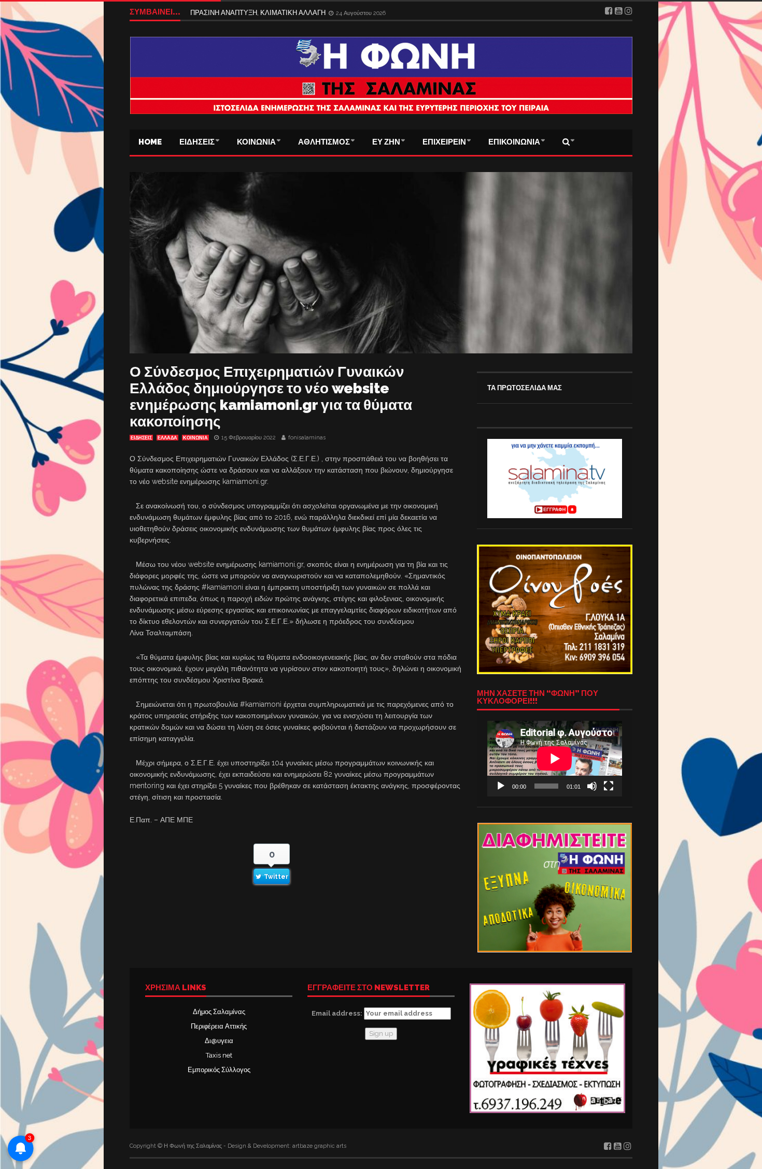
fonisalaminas (307, 437)
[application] (554, 758)
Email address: (338, 1013)
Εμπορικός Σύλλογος (219, 1070)
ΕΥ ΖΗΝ (386, 142)
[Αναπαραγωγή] (501, 786)
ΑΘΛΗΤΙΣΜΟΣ (324, 142)
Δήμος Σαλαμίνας (219, 1012)
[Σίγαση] (592, 786)
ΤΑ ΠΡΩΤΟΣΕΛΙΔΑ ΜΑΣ (524, 388)
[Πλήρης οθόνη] (608, 786)
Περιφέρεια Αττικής (219, 1026)
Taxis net (219, 1055)
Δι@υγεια (219, 1041)
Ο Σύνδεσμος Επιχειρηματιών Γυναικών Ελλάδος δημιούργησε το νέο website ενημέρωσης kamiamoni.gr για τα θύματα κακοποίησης (271, 396)
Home (150, 142)
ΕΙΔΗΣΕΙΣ (197, 142)
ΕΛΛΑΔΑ (167, 437)
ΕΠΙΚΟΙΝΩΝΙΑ (514, 142)
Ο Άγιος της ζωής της (221, 12)
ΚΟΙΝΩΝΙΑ (256, 142)
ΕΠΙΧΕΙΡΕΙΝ (444, 142)
